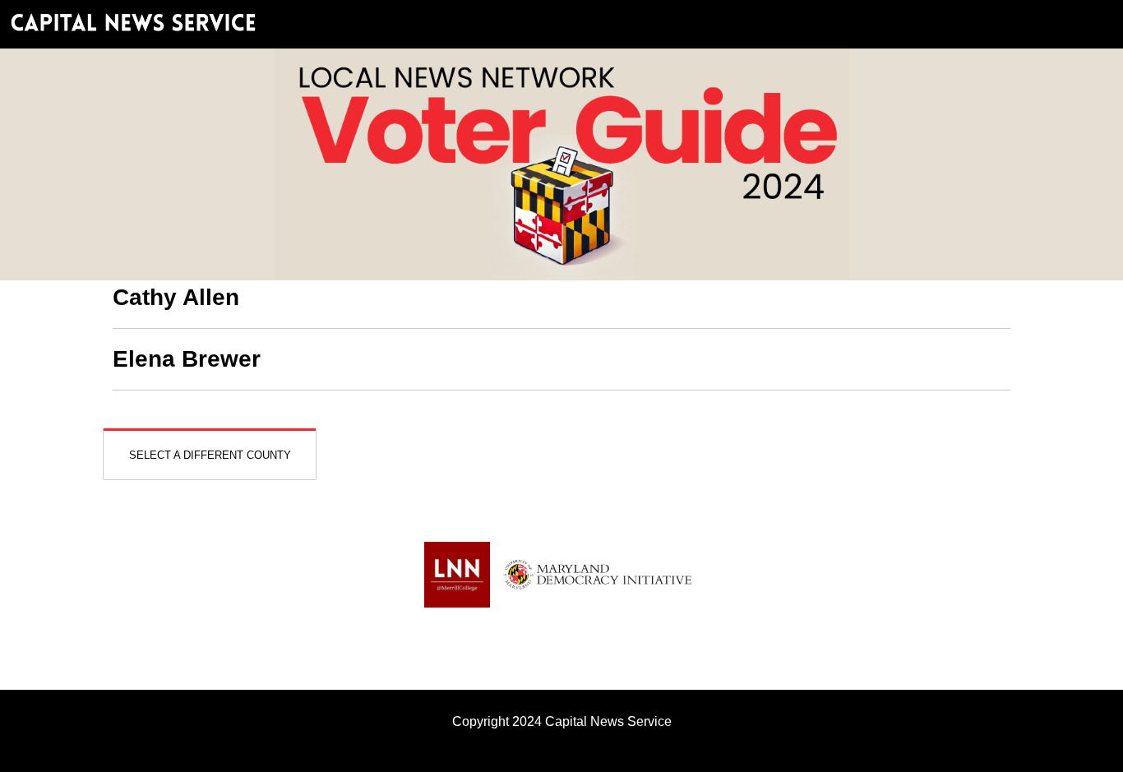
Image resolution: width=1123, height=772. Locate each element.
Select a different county (210, 455)
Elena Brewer (187, 359)
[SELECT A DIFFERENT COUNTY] (210, 440)
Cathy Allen (176, 297)
